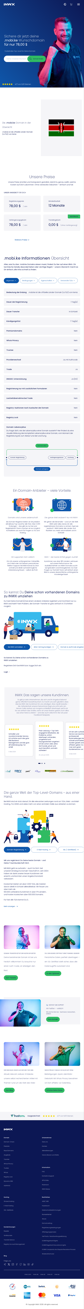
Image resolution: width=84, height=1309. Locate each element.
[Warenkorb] (71, 4)
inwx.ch (49, 1274)
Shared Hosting (9, 1201)
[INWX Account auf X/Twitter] (9, 1264)
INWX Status (46, 1189)
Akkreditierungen (47, 1150)
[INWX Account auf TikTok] (32, 1264)
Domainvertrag (47, 1223)
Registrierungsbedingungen (51, 1227)
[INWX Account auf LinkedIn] (25, 1264)
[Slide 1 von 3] (39, 763)
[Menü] (78, 4)
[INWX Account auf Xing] (5, 1264)
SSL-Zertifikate (8, 1210)
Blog (5, 1256)
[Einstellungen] (65, 4)
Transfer (6, 1159)
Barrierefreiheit (46, 1214)
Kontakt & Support (48, 1176)
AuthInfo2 (7, 1185)
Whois (6, 1172)
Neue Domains (9, 1150)
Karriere (44, 1146)
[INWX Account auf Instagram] (13, 1264)
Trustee (6, 1168)
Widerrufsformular (48, 1254)
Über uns (45, 1142)
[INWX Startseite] (9, 4)
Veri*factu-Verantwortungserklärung (54, 1236)
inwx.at (42, 1274)
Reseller (6, 1231)
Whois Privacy (8, 1164)
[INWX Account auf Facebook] (17, 1264)
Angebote (7, 1155)
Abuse (44, 1219)
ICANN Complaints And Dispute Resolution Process (58, 1249)
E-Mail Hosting (8, 1206)
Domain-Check (9, 1142)
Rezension (45, 1185)
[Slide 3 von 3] (44, 763)
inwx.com (28, 1274)
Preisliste (6, 1146)
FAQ (43, 1171)
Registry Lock (8, 1177)
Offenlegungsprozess (49, 1232)
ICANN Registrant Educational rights (54, 1245)
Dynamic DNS (8, 1181)
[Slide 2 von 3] (42, 763)
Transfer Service (9, 1240)
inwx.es (57, 1274)
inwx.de (35, 1274)
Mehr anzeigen (9, 906)
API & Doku (45, 1180)
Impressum (46, 1206)
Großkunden (8, 1235)
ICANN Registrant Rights (50, 1241)
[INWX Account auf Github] (21, 1264)
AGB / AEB (45, 1201)
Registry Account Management (14, 1244)
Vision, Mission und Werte (50, 1155)
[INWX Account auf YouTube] (28, 1264)
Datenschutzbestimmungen (51, 1210)
